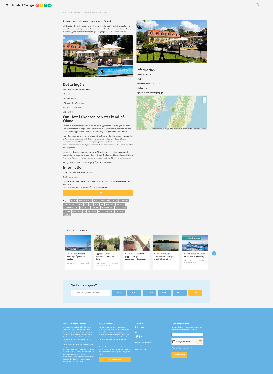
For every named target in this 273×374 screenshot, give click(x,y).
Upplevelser (120, 211)
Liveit (96, 204)
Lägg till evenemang (114, 359)
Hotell (79, 204)
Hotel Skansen (69, 204)
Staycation (92, 211)
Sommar (67, 211)
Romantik (120, 204)
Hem (64, 12)
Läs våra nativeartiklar (143, 342)
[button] (214, 253)
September (95, 208)
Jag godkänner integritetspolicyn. (183, 348)
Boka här (98, 193)
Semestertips (85, 208)
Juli (85, 204)
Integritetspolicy (141, 349)
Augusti (74, 201)
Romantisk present (71, 208)
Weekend (67, 215)
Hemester (114, 201)
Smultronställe (107, 208)
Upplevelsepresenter (105, 211)
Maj (102, 204)
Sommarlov (76, 211)
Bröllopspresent (85, 201)
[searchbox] (92, 293)
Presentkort (110, 204)
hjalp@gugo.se (139, 327)
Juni (90, 204)
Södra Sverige (121, 208)
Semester (77, 12)
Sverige (70, 12)
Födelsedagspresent (101, 201)
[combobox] (90, 293)
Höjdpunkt (124, 201)
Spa (84, 211)
